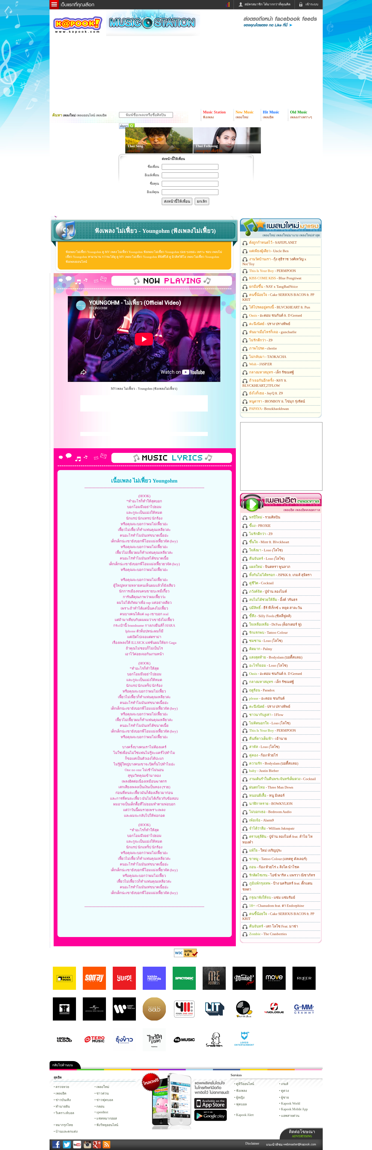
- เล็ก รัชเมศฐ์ (271, 372)
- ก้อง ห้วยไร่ (263, 755)
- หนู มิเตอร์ (266, 795)
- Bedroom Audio (270, 812)
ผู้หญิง (240, 1097)
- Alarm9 (261, 820)
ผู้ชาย (285, 1097)
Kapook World (290, 1103)
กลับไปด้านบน (62, 1065)
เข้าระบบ (312, 4)
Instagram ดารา (199, 1069)
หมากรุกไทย (281, 1069)
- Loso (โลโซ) (265, 550)
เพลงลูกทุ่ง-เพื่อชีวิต (209, 151)
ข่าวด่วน (102, 1093)
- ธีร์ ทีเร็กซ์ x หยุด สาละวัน (275, 608)
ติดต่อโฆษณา (302, 1133)
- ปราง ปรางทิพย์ (269, 324)
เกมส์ (284, 1084)
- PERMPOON (272, 271)
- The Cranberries (267, 934)
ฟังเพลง (241, 1091)
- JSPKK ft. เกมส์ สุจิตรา (280, 575)
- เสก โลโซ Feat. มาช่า (273, 926)
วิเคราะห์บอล (65, 1113)
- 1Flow (265, 715)
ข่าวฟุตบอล (104, 1100)
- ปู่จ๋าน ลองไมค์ (267, 591)
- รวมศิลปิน (264, 517)
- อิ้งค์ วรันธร (272, 600)
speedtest (102, 1112)
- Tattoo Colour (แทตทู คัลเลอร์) (277, 859)
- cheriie (262, 348)
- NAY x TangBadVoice (273, 287)
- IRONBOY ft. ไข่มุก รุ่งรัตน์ (276, 401)
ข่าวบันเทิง (63, 1100)
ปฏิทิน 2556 (117, 1069)
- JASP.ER (260, 364)
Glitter (308, 1069)
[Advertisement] (144, 403)
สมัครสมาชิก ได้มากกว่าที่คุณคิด (268, 4)
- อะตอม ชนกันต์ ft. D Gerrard (275, 315)
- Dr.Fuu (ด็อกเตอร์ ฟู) (274, 624)
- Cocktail (261, 583)
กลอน (226, 1069)
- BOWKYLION (270, 804)
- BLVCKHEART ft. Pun (279, 307)
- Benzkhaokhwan (268, 409)
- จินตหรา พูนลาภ (269, 567)
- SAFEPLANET (272, 242)
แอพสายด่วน (290, 1116)
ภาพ (90, 1069)
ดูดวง (285, 1091)
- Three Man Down (270, 787)
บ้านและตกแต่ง (67, 1131)
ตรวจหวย (62, 1087)
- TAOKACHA (267, 357)
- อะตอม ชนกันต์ (266, 698)
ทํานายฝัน (63, 1106)
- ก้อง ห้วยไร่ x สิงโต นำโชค (273, 867)
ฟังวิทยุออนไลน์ (107, 1125)
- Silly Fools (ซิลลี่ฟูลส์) (269, 616)
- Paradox (261, 690)
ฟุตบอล (241, 1104)
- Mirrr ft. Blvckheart (268, 542)
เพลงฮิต (61, 1093)
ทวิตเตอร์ (172, 1069)
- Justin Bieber (263, 771)
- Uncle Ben (268, 251)
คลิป (63, 1069)
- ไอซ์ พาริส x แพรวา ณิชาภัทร (281, 875)
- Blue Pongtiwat (274, 278)
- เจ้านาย (267, 739)
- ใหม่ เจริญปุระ (265, 850)
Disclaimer (252, 1143)
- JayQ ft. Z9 (265, 393)
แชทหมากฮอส (253, 1069)
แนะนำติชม (274, 1144)
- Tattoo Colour (268, 632)
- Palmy (260, 649)
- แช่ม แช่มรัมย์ (271, 897)
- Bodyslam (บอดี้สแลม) (275, 657)
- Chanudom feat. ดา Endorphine (276, 906)
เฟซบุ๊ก (144, 1069)
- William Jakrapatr (271, 828)
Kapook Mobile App (294, 1109)
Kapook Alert (245, 1115)
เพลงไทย (133, 151)
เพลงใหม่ (102, 1087)
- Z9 (260, 340)
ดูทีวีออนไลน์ (245, 1084)
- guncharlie (272, 332)
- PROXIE (259, 526)
